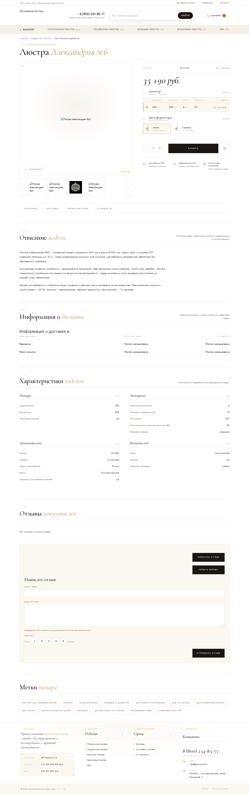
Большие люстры (148, 29)
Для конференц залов (210, 703)
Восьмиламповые (141, 710)
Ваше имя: (31, 587)
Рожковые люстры (170, 710)
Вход (206, 789)
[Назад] (22, 187)
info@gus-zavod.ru (198, 764)
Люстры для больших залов (39, 703)
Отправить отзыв (209, 653)
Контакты (225, 2)
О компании (142, 754)
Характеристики (78, 208)
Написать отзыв (209, 557)
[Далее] (129, 187)
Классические (89, 703)
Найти (185, 15)
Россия (68, 703)
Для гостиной (181, 703)
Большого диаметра (117, 703)
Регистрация (220, 789)
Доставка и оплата (186, 2)
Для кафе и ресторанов (150, 703)
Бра (222, 29)
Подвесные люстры (106, 29)
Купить (193, 148)
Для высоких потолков (109, 710)
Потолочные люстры (61, 29)
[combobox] (147, 16)
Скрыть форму (208, 569)
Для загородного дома (56, 710)
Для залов (28, 710)
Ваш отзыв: (31, 602)
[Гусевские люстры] (39, 15)
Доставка (52, 208)
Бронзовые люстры (189, 29)
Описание (31, 208)
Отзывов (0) (104, 208)
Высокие (82, 710)
